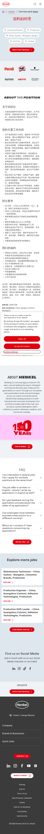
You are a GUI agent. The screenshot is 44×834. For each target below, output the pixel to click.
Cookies (22, 802)
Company (7, 725)
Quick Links (8, 741)
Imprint (22, 789)
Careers (11, 11)
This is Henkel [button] (20, 446)
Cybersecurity (22, 816)
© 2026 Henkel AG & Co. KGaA (22, 824)
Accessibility (22, 811)
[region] (22, 333)
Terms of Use (22, 793)
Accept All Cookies (22, 346)
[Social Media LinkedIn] (14, 668)
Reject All (22, 339)
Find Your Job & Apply (28, 11)
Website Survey (20, 775)
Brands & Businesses (13, 733)
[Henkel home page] (3, 12)
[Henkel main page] (6, 4)
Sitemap (22, 784)
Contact (20, 756)
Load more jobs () (20, 629)
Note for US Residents (22, 807)
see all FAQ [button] (20, 542)
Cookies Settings (11, 352)
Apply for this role (20, 50)
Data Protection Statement (22, 798)
